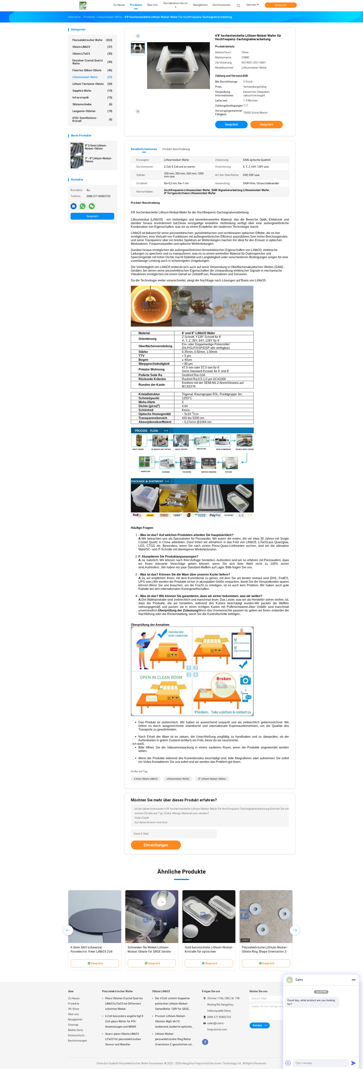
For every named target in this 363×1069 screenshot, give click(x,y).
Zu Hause (74, 998)
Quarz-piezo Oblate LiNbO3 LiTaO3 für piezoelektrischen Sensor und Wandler (123, 1039)
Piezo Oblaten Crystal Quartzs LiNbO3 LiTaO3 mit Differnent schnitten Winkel (124, 1003)
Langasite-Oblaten (92, 111)
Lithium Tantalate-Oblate (92, 83)
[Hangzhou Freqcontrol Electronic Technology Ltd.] (82, 5)
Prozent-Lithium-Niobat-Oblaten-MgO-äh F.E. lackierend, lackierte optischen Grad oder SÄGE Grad (174, 1022)
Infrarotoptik (92, 97)
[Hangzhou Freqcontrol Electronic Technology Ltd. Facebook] (205, 1042)
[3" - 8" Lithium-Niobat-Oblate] (77, 162)
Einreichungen (156, 845)
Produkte (73, 1003)
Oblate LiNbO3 (92, 46)
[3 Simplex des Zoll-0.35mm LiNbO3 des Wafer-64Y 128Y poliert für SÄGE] (208, 916)
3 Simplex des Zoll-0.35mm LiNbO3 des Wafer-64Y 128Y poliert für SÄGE (209, 951)
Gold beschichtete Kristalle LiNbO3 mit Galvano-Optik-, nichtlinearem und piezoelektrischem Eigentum (95, 951)
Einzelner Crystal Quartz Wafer (92, 62)
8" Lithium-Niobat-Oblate (212, 779)
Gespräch (281, 5)
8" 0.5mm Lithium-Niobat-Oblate (96, 147)
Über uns (73, 1014)
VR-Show (73, 1008)
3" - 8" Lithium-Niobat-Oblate (98, 160)
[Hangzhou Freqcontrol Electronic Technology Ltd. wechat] (92, 206)
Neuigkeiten (75, 1019)
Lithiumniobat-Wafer (92, 77)
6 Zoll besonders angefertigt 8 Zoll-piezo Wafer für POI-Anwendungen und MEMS (124, 1021)
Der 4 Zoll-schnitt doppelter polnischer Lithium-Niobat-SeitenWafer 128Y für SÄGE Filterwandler (172, 1004)
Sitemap (73, 1024)
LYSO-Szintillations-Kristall (92, 119)
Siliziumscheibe (92, 104)
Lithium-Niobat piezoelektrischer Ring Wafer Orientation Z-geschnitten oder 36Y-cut (174, 1039)
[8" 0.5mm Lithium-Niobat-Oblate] (77, 149)
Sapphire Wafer (92, 90)
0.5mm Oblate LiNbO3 (145, 779)
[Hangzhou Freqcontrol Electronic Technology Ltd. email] (74, 206)
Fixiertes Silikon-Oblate (92, 70)
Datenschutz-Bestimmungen (77, 1038)
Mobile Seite (75, 1030)
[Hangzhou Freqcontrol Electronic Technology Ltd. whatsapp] (83, 206)
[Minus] (353, 980)
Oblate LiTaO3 (92, 53)
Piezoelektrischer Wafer (92, 40)
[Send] (354, 1063)
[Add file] (288, 1063)
